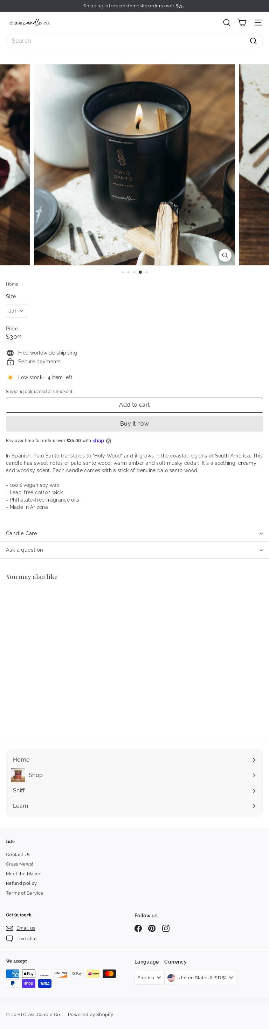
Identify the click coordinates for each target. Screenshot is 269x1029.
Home (13, 284)
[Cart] (242, 22)
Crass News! (19, 864)
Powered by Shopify (90, 1014)
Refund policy (21, 883)
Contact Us (18, 854)
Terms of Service (25, 893)
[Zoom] (225, 255)
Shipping (15, 391)
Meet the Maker (23, 873)
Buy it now (134, 423)
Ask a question (24, 550)
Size (11, 296)
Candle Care (21, 533)
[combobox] (134, 41)
